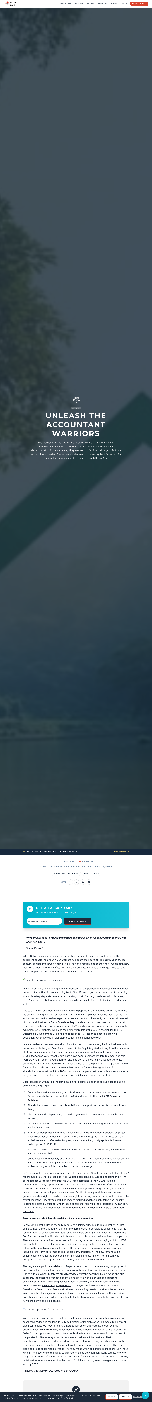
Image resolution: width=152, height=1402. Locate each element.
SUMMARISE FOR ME (78, 921)
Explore (79, 4)
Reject (111, 1397)
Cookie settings (140, 1397)
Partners (102, 4)
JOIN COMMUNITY (139, 4)
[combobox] (44, 921)
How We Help (64, 4)
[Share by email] (70, 882)
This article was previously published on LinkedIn (50, 1371)
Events (90, 4)
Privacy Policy (60, 1398)
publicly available (51, 1266)
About (114, 4)
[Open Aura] (145, 1395)
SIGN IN (124, 4)
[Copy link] (88, 882)
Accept (125, 1397)
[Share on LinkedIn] (82, 882)
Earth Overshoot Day (62, 1022)
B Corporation (68, 1071)
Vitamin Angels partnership (57, 1285)
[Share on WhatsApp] (76, 882)
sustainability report (46, 1329)
